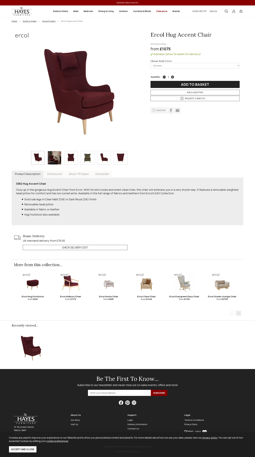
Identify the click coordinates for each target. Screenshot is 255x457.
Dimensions (54, 174)
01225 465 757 (199, 11)
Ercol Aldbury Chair (70, 296)
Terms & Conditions (194, 420)
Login (130, 420)
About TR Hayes (79, 174)
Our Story (75, 420)
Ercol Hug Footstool (33, 296)
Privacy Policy (190, 424)
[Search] (226, 11)
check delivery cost (75, 247)
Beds (75, 11)
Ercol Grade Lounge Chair (222, 296)
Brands (176, 11)
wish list (161, 110)
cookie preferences (57, 441)
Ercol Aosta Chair (108, 296)
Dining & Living (106, 11)
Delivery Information (137, 424)
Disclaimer (102, 174)
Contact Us (133, 428)
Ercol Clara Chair (146, 296)
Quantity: (155, 77)
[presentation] (231, 313)
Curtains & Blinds (142, 11)
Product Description (27, 174)
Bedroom (88, 11)
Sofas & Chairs (60, 11)
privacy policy (210, 437)
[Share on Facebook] (171, 110)
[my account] (233, 11)
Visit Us (213, 11)
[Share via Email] (178, 110)
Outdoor (123, 11)
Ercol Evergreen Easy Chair (184, 296)
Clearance (161, 11)
